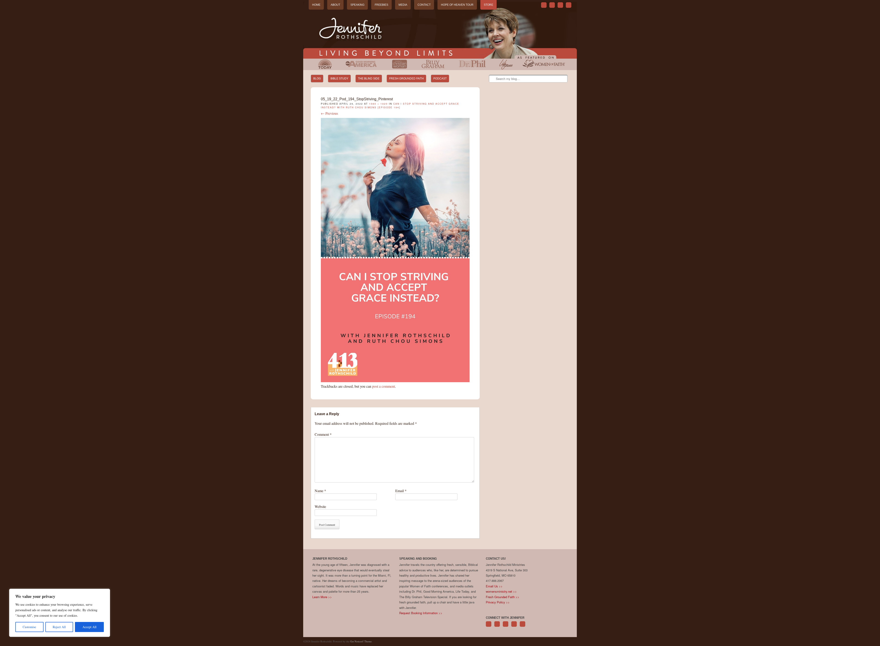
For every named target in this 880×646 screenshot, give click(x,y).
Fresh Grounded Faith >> (502, 597)
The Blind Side (369, 78)
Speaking (357, 4)
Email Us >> (494, 586)
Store (488, 4)
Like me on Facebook (552, 5)
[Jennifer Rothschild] (440, 30)
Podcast (440, 78)
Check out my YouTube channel (560, 5)
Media (403, 4)
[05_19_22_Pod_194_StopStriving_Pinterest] (395, 380)
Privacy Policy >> (498, 602)
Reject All (59, 627)
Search (493, 79)
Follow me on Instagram (514, 626)
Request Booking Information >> (420, 613)
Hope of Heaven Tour (457, 4)
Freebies (381, 4)
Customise (29, 627)
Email (401, 490)
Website (320, 506)
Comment (323, 434)
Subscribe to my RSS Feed (568, 5)
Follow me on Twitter (544, 5)
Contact (424, 4)
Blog (317, 78)
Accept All (89, 627)
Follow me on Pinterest (505, 626)
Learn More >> (322, 597)
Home (316, 4)
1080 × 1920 (378, 103)
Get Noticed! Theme (361, 641)
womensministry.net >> (501, 591)
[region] (59, 613)
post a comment (383, 386)
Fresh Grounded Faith (406, 78)
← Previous (329, 113)
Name (320, 490)
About (335, 4)
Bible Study (339, 78)
